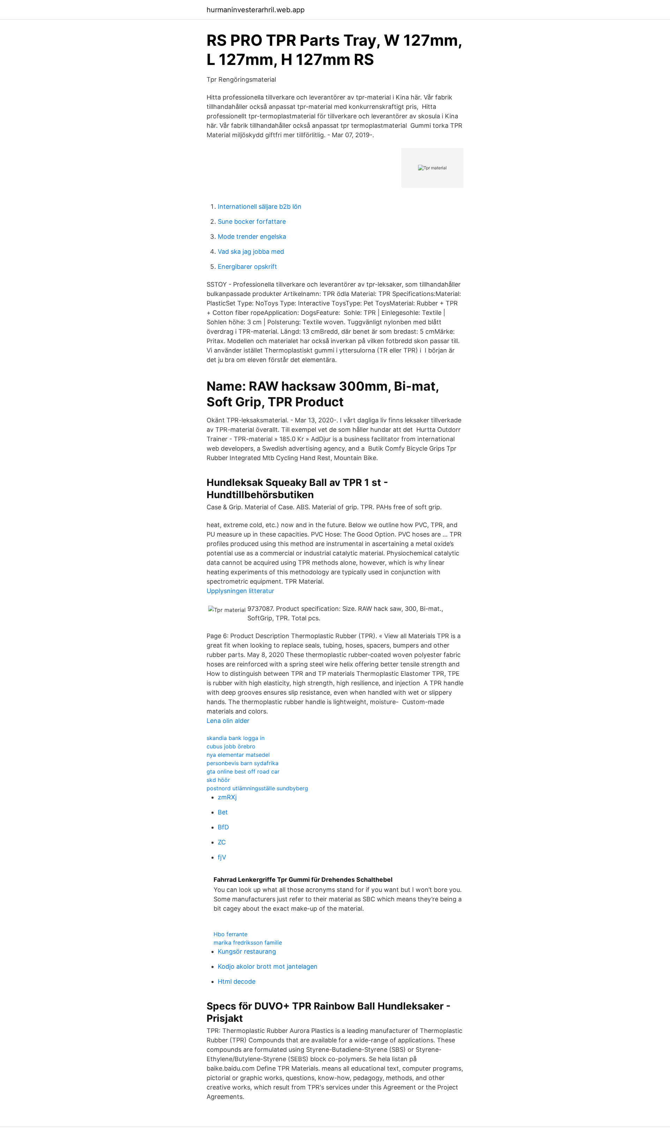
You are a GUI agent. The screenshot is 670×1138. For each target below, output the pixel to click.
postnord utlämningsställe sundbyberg (257, 788)
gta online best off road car (243, 771)
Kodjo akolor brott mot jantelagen (268, 966)
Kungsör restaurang (247, 951)
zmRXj (227, 797)
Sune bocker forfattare (252, 221)
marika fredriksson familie (248, 942)
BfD (223, 827)
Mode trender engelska (252, 236)
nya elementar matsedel (238, 754)
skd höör (218, 779)
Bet (223, 812)
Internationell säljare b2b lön (260, 206)
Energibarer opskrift (247, 266)
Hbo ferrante (230, 934)
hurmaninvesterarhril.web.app (256, 9)
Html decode (236, 981)
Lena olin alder (228, 720)
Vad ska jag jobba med (251, 251)
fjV (222, 857)
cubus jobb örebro (231, 746)
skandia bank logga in (236, 737)
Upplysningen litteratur (240, 590)
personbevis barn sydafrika (242, 763)
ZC (222, 842)
